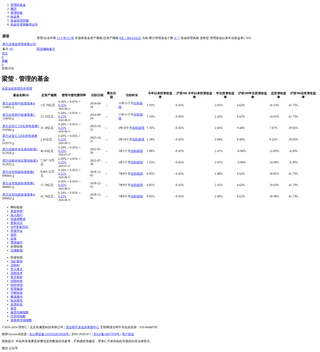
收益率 (15, 16)
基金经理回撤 (19, 20)
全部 (5, 88)
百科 (13, 234)
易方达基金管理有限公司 (19, 44)
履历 (13, 8)
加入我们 (16, 215)
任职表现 (138, 128)
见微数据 (16, 250)
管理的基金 (18, 5)
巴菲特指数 (18, 316)
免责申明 (16, 211)
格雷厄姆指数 (19, 312)
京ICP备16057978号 (106, 334)
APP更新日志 (19, 227)
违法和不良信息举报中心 (82, 327)
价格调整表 (18, 219)
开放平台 (16, 230)
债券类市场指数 (21, 320)
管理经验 (16, 12)
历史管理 (26, 88)
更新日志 (16, 223)
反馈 (13, 238)
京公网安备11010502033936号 (49, 334)
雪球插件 (16, 242)
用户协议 (128, 334)
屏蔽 (5, 61)
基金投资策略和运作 (24, 24)
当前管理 (14, 88)
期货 (13, 308)
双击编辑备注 (46, 49)
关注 (5, 53)
